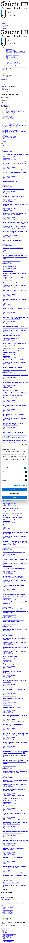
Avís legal (5, 930)
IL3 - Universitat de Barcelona (9, 137)
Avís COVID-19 (6, 931)
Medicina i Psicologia (10, 57)
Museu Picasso (6, 140)
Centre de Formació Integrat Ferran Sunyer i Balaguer (14, 125)
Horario (2, 143)
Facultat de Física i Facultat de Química (11, 130)
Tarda (4, 146)
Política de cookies (7, 937)
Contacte (5, 70)
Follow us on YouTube (8, 912)
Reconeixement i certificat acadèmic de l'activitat (16, 67)
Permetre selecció (14, 493)
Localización (3, 120)
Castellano (5, 25)
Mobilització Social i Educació (12, 58)
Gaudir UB (5, 89)
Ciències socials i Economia (12, 53)
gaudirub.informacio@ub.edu (7, 899)
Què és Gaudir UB (7, 59)
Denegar (15, 497)
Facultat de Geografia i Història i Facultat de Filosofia (14, 131)
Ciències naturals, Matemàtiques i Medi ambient (16, 52)
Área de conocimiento (5, 106)
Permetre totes (14, 489)
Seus (7, 64)
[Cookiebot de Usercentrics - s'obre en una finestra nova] (21, 445)
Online (4, 141)
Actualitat (5, 69)
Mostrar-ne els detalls (19, 485)
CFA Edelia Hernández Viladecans (10, 124)
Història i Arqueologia (10, 56)
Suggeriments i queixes (8, 941)
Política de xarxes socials (8, 940)
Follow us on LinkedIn (8, 911)
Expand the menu (6, 1)
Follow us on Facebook (8, 907)
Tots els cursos (9, 49)
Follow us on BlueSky (8, 910)
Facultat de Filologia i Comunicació (10, 136)
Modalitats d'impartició (11, 65)
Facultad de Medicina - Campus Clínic (11, 132)
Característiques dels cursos (12, 62)
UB (4, 19)
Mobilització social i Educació (9, 118)
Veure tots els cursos (5, 105)
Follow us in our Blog (8, 908)
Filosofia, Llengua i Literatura (12, 55)
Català (4, 26)
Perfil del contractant (7, 936)
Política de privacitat (7, 938)
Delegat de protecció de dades (9, 934)
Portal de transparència (8, 935)
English (4, 28)
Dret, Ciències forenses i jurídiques (10, 113)
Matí (4, 145)
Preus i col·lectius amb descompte (13, 63)
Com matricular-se (7, 68)
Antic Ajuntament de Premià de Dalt (11, 123)
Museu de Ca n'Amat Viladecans (10, 138)
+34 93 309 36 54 (6, 928)
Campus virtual (4, 23)
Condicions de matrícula (8, 932)
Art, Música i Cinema (10, 50)
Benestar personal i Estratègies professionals (15, 51)
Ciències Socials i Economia (9, 112)
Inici (4, 88)
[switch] (25, 472)
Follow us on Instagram (8, 913)
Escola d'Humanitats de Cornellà (10, 126)
